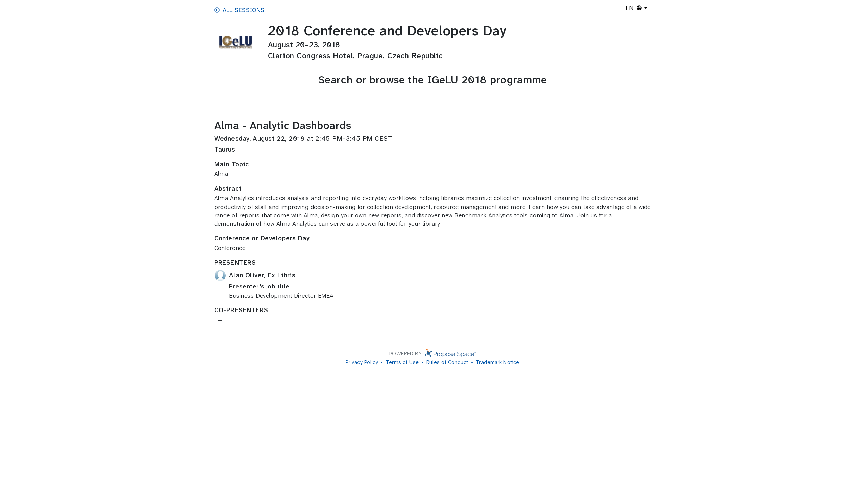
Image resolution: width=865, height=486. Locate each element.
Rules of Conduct (447, 362)
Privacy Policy (362, 362)
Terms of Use (402, 362)
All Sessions (244, 10)
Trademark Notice (497, 362)
